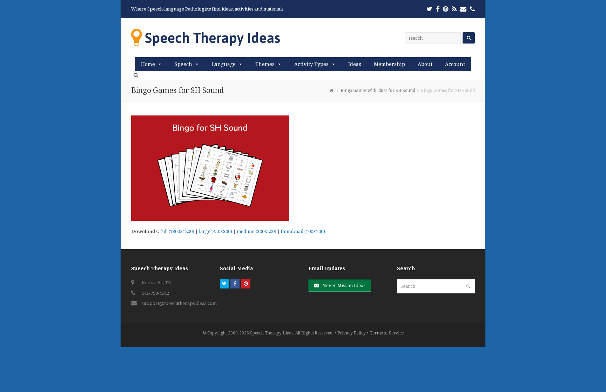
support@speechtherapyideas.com (179, 303)
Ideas (354, 64)
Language (224, 64)
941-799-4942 (155, 293)
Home (148, 64)
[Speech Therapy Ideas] (205, 37)
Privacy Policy (351, 333)
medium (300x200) (256, 231)
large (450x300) (215, 231)
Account (455, 64)
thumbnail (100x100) (303, 231)
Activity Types (311, 64)
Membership (389, 64)
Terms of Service (387, 333)
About (425, 64)
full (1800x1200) (177, 231)
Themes (265, 64)
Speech (183, 64)
